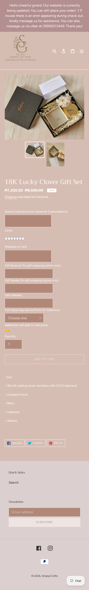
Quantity (10, 336)
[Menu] (81, 50)
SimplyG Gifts (50, 575)
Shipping (11, 197)
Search (14, 482)
